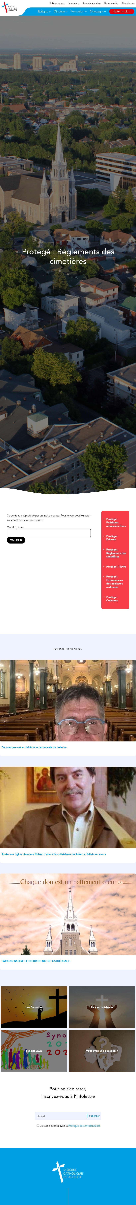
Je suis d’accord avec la (69, 1126)
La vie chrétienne (102, 1007)
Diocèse (59, 11)
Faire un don (121, 11)
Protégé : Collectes (112, 598)
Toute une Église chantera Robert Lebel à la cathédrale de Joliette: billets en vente (54, 854)
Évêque (43, 11)
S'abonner (94, 1116)
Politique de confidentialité (84, 1126)
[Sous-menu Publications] (64, 3)
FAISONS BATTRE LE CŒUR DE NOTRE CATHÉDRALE (35, 961)
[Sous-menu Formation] (86, 11)
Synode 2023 (34, 1050)
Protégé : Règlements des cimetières (116, 553)
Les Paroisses (34, 1007)
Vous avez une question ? (102, 1050)
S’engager (96, 11)
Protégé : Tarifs (116, 566)
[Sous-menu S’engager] (105, 11)
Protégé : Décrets (112, 538)
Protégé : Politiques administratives (116, 522)
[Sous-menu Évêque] (50, 11)
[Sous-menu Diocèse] (66, 11)
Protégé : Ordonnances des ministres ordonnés (114, 581)
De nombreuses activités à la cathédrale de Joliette (34, 747)
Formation (77, 11)
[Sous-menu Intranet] (78, 3)
